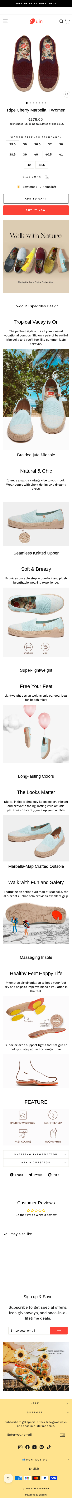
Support (35, 1412)
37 (50, 144)
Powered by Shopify (36, 1494)
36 (25, 144)
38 (61, 144)
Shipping (30, 123)
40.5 (48, 154)
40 (36, 154)
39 (25, 154)
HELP (35, 1403)
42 (29, 165)
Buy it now (36, 210)
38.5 (12, 154)
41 (61, 154)
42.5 (41, 165)
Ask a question (36, 1162)
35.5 (12, 144)
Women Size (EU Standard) (36, 137)
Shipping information (36, 1154)
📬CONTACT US (35, 1459)
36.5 (37, 144)
